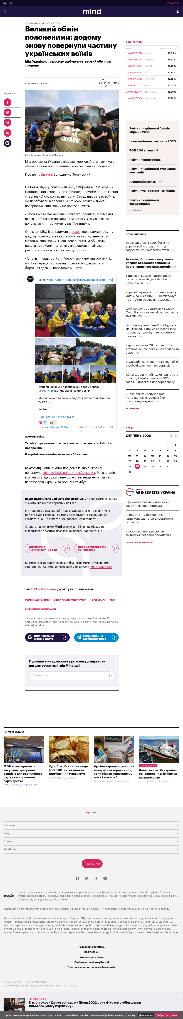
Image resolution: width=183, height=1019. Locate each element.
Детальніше (146, 1015)
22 (168, 461)
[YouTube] (105, 879)
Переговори (98, 600)
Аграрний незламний (145, 181)
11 (137, 456)
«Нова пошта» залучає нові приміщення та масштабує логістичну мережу (145, 397)
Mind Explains (148, 766)
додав (75, 231)
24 (129, 466)
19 (145, 461)
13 (152, 456)
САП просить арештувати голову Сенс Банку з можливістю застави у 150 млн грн (152, 312)
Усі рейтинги (135, 211)
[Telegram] (96, 879)
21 (160, 461)
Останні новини (136, 234)
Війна (39, 23)
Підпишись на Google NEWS (44, 637)
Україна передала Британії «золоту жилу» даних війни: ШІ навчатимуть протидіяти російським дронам (151, 296)
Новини (29, 23)
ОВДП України (134, 42)
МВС (112, 600)
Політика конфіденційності (91, 962)
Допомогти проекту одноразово (92, 548)
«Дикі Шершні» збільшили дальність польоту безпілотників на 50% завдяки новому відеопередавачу (152, 378)
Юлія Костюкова (45, 589)
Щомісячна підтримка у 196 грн (43, 548)
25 (137, 466)
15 (168, 456)
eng (11, 3)
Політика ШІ (91, 952)
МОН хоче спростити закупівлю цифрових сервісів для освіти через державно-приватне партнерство (23, 774)
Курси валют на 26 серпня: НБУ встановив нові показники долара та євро (152, 349)
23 (175, 461)
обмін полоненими (37, 600)
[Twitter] (87, 879)
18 (137, 461)
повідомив (45, 174)
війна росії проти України (70, 600)
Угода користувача (91, 957)
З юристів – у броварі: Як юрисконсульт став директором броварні (149, 518)
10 (129, 456)
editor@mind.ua (101, 567)
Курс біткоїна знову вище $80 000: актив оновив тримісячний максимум (68, 770)
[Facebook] (77, 879)
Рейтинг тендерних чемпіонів (152, 190)
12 (145, 456)
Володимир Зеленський (40, 609)
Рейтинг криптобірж (145, 159)
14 (160, 456)
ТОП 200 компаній (143, 150)
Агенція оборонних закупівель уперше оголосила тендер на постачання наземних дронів (149, 263)
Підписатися (172, 3)
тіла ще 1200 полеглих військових (69, 472)
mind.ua (132, 909)
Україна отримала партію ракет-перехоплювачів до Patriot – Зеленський (149, 279)
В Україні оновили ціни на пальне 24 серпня (56, 454)
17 (129, 461)
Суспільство (52, 23)
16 (175, 456)
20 (152, 461)
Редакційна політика (91, 947)
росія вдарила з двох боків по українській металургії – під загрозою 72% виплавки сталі (147, 246)
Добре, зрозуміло (167, 1015)
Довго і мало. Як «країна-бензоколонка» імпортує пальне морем (158, 774)
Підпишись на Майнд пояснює (94, 637)
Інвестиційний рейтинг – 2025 (152, 141)
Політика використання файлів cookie (91, 967)
